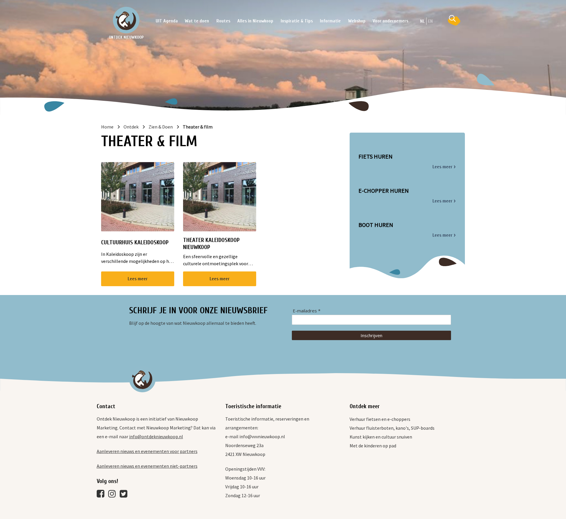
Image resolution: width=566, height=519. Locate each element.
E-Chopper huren (383, 190)
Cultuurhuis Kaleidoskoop (135, 242)
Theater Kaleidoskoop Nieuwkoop (211, 244)
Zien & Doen (161, 127)
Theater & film (198, 127)
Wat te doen (197, 21)
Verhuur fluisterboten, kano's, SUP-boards (392, 428)
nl (422, 21)
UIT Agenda (167, 21)
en (430, 21)
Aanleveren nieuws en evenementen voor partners (147, 451)
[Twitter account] (125, 495)
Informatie (330, 21)
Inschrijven (371, 335)
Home (107, 127)
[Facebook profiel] (102, 495)
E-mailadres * (306, 311)
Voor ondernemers (390, 21)
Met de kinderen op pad (373, 446)
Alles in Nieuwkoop (255, 21)
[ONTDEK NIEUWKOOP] (126, 20)
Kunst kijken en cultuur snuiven (381, 437)
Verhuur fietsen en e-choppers (380, 419)
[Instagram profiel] (113, 495)
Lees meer (138, 278)
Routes (223, 21)
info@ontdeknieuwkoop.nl (156, 436)
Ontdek (131, 127)
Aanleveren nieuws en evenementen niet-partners (147, 466)
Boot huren (375, 224)
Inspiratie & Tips (297, 21)
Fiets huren (375, 156)
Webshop (357, 21)
